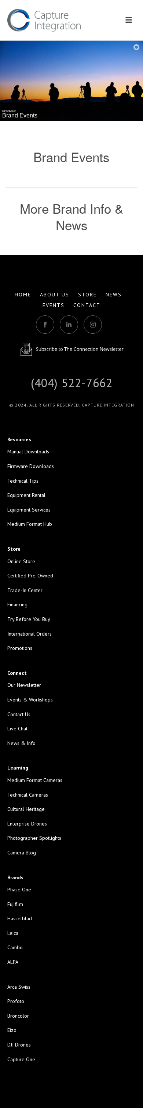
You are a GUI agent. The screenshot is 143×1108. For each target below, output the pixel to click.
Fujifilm (15, 904)
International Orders (29, 633)
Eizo (11, 1030)
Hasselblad (19, 918)
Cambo (15, 947)
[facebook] (45, 324)
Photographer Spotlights (34, 838)
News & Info (21, 743)
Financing (17, 604)
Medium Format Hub (29, 524)
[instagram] (93, 324)
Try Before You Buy (28, 619)
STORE (87, 294)
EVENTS (54, 305)
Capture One (21, 1059)
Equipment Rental (26, 495)
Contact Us (18, 714)
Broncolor (18, 1015)
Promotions (19, 648)
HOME (23, 294)
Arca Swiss (18, 987)
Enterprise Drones (27, 823)
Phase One (19, 889)
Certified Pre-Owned (30, 575)
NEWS (114, 294)
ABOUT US (54, 294)
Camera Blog (21, 852)
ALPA (12, 962)
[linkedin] (69, 324)
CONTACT (86, 305)
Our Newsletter (24, 685)
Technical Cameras (27, 794)
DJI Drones (19, 1044)
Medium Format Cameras (34, 780)
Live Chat (17, 728)
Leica (12, 933)
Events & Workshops (30, 699)
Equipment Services (29, 509)
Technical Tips (22, 481)
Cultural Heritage (26, 809)
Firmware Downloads (30, 466)
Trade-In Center (25, 590)
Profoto (15, 1001)
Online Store (21, 561)
